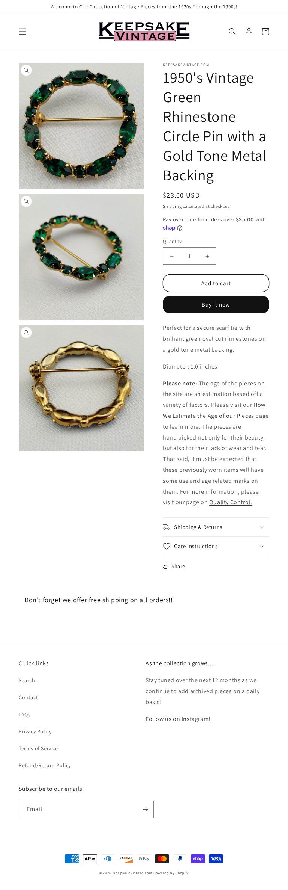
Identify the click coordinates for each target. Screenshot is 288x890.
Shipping (172, 206)
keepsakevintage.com (132, 872)
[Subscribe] (145, 809)
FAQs (24, 714)
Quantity (172, 241)
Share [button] (178, 566)
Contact (28, 697)
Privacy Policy (35, 731)
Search (27, 680)
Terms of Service (38, 748)
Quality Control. (230, 502)
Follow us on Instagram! (178, 719)
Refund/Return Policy (45, 765)
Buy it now (216, 304)
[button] (22, 31)
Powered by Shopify (171, 872)
